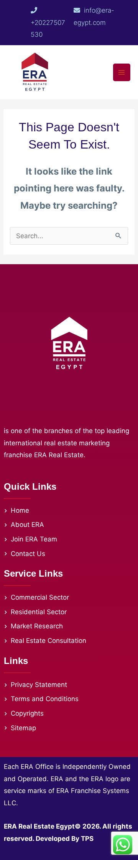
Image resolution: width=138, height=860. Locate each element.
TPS (87, 838)
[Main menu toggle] (122, 72)
